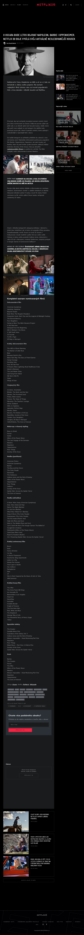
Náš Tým (60, 921)
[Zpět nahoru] (79, 930)
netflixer (37, 689)
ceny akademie (30, 692)
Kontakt (69, 921)
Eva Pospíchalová (11, 43)
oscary (32, 697)
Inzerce (77, 921)
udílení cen (40, 694)
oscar (22, 689)
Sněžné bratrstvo (21, 697)
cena (45, 689)
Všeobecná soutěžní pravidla (28, 921)
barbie (10, 697)
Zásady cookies (48, 921)
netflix (10, 689)
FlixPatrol (26, 684)
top (21, 692)
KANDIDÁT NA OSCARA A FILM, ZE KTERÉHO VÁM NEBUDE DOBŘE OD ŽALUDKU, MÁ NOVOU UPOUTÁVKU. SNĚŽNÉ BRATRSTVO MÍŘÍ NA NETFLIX (28, 181)
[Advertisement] (28, 106)
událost (40, 692)
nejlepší (23, 694)
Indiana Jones (13, 694)
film (16, 689)
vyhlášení (20, 699)
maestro (31, 694)
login (77, 5)
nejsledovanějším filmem (15, 149)
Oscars (14, 684)
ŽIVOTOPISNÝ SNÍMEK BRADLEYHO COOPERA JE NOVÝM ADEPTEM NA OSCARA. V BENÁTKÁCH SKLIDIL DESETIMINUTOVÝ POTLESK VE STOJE (28, 249)
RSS (37, 924)
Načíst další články (28, 880)
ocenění (29, 689)
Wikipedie (33, 684)
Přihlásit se (20, 730)
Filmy (7, 49)
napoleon (40, 697)
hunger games (13, 692)
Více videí (68, 170)
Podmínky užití (9, 921)
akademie (11, 699)
